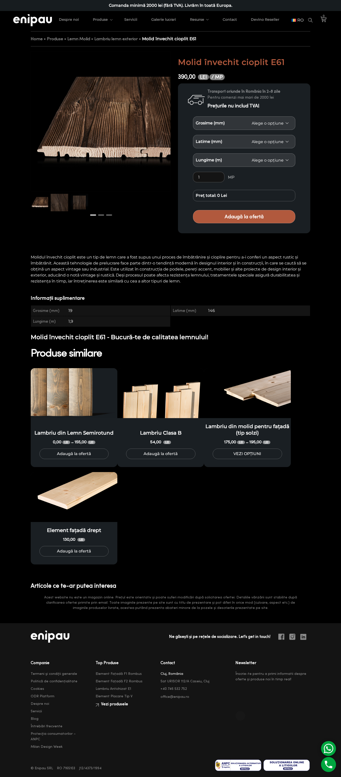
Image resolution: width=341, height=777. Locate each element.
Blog (34, 719)
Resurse (197, 19)
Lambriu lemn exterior (116, 38)
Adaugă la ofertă (244, 217)
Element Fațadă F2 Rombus (119, 681)
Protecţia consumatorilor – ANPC (53, 736)
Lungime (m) (209, 160)
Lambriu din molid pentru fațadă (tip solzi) (247, 429)
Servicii (130, 19)
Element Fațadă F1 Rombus (119, 674)
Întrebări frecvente (46, 726)
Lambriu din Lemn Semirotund (74, 433)
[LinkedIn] (305, 638)
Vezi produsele (114, 704)
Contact (230, 19)
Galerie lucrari (163, 19)
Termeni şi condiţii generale (54, 674)
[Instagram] (294, 638)
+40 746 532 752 (174, 689)
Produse (100, 19)
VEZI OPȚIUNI (247, 453)
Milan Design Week (47, 747)
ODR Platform (42, 696)
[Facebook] (283, 638)
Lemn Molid (78, 38)
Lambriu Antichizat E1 (113, 689)
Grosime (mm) (210, 123)
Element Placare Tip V (114, 696)
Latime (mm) (209, 141)
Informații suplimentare (58, 298)
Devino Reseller (265, 19)
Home (37, 38)
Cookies (37, 689)
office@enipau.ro (175, 697)
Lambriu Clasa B (160, 433)
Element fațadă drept (74, 530)
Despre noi (69, 19)
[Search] (310, 20)
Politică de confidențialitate (54, 681)
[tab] (61, 298)
